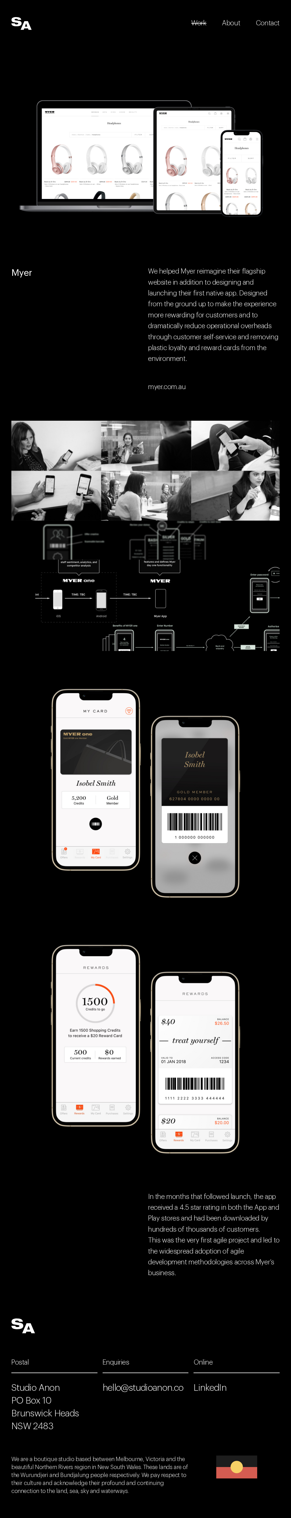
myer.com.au (167, 386)
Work (198, 23)
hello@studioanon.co (143, 1387)
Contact (268, 23)
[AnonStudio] (21, 23)
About (231, 23)
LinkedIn (210, 1387)
